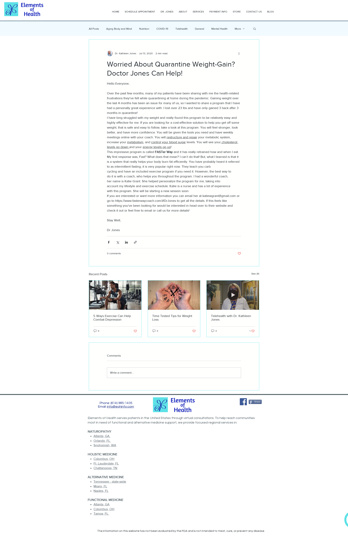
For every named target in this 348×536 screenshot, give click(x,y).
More (238, 28)
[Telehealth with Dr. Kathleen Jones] (233, 295)
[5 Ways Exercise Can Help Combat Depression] (115, 295)
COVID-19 (162, 28)
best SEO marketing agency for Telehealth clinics (174, 534)
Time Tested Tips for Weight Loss (172, 317)
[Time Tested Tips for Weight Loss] (174, 295)
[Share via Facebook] (108, 242)
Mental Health (219, 28)
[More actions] (239, 53)
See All (255, 273)
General (199, 28)
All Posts (94, 28)
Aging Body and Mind (119, 28)
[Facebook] (243, 401)
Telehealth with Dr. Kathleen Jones (231, 317)
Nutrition (144, 28)
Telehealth (181, 28)
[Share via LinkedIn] (126, 242)
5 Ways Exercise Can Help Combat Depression (112, 317)
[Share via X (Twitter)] (117, 242)
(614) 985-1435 (121, 403)
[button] (254, 28)
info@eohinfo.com (120, 406)
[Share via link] (135, 242)
